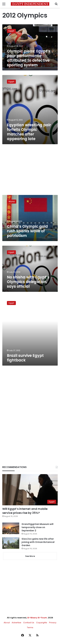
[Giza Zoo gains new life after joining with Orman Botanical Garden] (10, 543)
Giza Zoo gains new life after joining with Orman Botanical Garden (38, 542)
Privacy (52, 622)
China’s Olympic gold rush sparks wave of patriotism (27, 231)
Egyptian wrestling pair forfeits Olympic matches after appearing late (29, 131)
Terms (30, 627)
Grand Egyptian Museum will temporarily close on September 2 (37, 527)
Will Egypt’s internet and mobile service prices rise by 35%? (25, 511)
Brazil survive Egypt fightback (25, 358)
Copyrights (41, 622)
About (7, 622)
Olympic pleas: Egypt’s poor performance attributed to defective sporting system (28, 58)
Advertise (16, 622)
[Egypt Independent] (30, 4)
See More (30, 556)
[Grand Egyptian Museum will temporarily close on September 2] (10, 528)
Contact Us (28, 622)
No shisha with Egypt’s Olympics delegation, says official (28, 282)
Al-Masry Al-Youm (37, 617)
